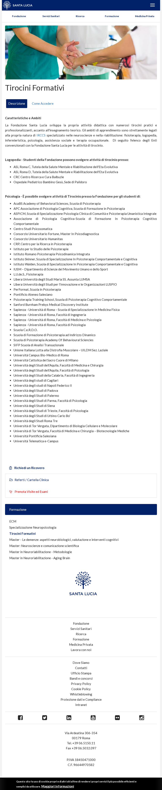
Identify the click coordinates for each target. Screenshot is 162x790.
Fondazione (19, 16)
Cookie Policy (81, 689)
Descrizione (16, 103)
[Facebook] (20, 718)
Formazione (112, 16)
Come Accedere (43, 103)
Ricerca (80, 16)
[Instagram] (142, 718)
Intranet (81, 705)
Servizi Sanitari (50, 16)
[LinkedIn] (69, 718)
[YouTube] (93, 718)
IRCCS (41, 135)
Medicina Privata (144, 16)
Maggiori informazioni (57, 786)
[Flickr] (117, 718)
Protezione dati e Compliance (81, 699)
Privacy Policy (81, 684)
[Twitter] (44, 718)
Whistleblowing (81, 694)
